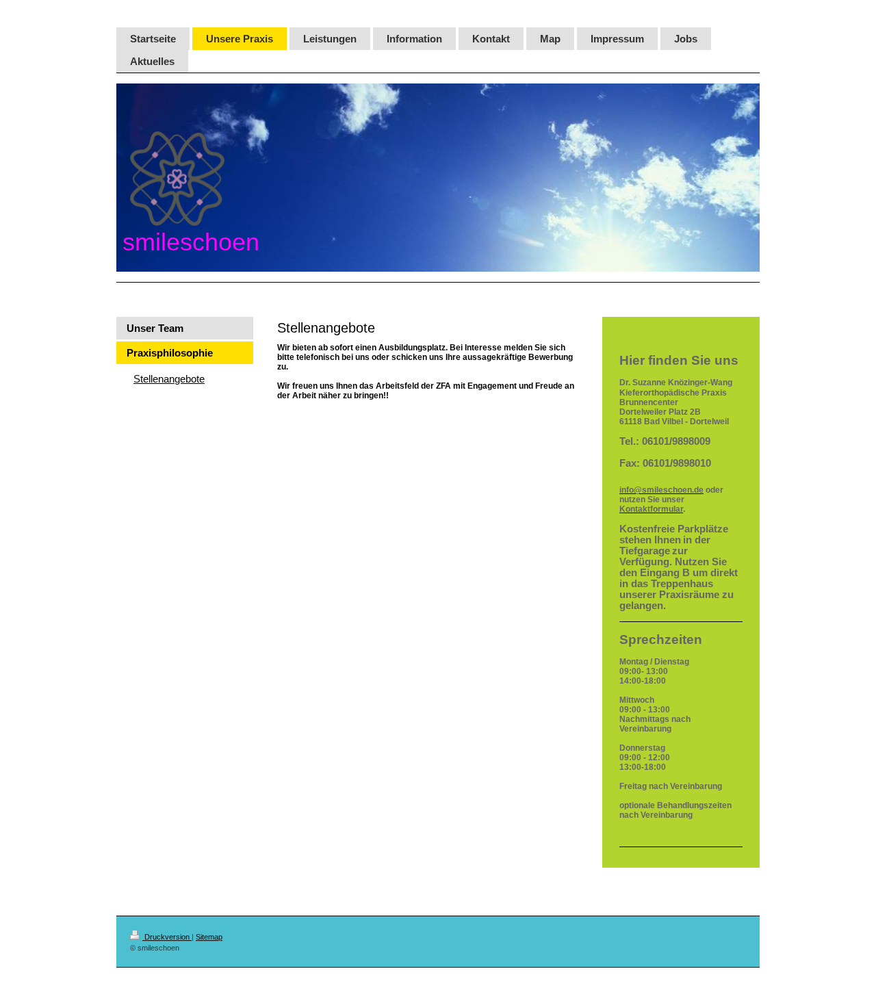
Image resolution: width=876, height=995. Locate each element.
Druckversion (167, 937)
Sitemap (209, 937)
